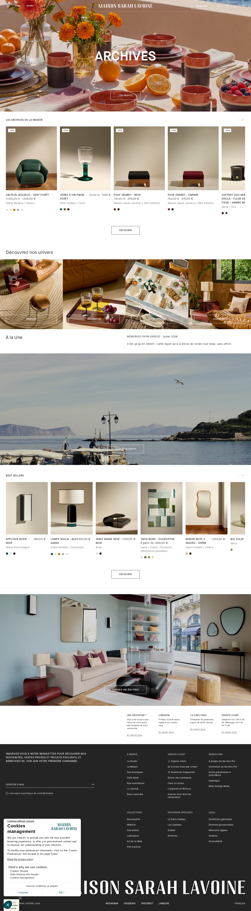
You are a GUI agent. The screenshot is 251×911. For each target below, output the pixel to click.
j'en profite (125, 96)
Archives (172, 836)
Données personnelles (221, 825)
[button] (7, 904)
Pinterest (147, 904)
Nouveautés (133, 819)
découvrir (125, 574)
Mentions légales (218, 830)
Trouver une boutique (125, 690)
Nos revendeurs (135, 783)
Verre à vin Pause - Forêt (73, 197)
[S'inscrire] (92, 785)
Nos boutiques (135, 772)
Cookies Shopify (19, 871)
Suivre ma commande (179, 778)
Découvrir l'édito (125, 449)
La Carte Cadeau (177, 819)
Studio (30, 6)
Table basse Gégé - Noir (109, 541)
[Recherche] (219, 6)
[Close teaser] (20, 898)
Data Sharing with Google (24, 874)
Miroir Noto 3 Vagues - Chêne (196, 541)
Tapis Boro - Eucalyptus (158, 539)
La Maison (132, 767)
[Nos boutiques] (227, 6)
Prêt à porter (134, 847)
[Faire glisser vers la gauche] (238, 120)
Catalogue (214, 781)
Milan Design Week (219, 786)
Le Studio (132, 761)
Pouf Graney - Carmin (183, 195)
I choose (23, 892)
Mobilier (31, 319)
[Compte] (235, 6)
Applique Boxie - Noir (17, 541)
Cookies (213, 836)
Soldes (171, 830)
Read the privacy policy (20, 859)
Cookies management (22, 877)
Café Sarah (133, 778)
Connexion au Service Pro (223, 767)
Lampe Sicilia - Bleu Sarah (64, 541)
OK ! (61, 892)
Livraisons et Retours (179, 789)
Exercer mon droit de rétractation (179, 796)
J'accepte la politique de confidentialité (31, 793)
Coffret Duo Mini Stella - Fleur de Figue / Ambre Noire (236, 199)
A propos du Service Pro (222, 761)
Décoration (94, 319)
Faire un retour (176, 783)
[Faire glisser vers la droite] (243, 120)
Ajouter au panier (161, 528)
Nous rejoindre (135, 794)
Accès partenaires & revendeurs (220, 773)
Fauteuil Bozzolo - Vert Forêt (27, 195)
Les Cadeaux (175, 825)
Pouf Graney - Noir (127, 195)
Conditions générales (220, 819)
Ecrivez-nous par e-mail (184, 767)
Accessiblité (215, 841)
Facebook (129, 904)
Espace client (178, 761)
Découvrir (125, 230)
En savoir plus (134, 735)
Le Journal (132, 789)
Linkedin (164, 904)
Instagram (112, 904)
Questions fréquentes (183, 772)
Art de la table (157, 319)
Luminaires (219, 319)
